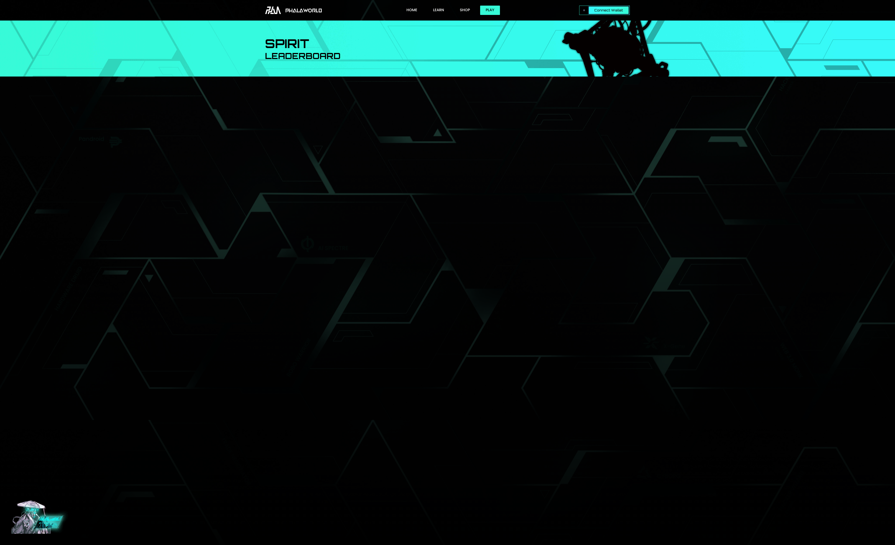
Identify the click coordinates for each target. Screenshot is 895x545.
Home (411, 10)
